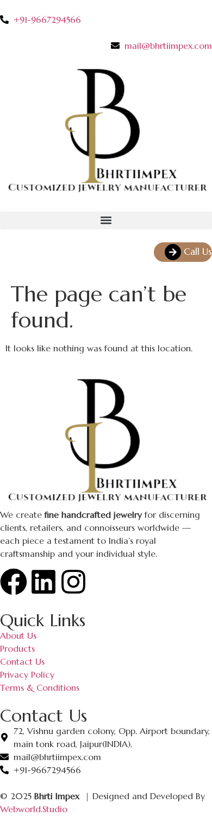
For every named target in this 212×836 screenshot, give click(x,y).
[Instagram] (73, 581)
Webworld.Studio (33, 808)
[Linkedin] (43, 581)
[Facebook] (13, 581)
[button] (106, 220)
